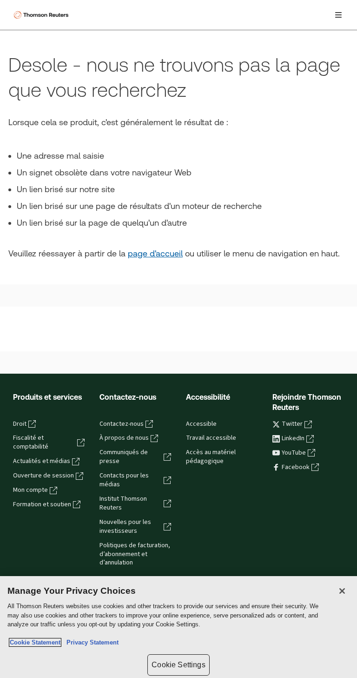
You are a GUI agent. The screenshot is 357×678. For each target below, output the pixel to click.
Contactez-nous (121, 424)
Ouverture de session (43, 475)
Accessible (201, 424)
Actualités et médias (41, 461)
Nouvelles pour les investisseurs (125, 526)
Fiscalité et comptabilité (30, 442)
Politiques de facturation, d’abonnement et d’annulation (134, 554)
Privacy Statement (91, 642)
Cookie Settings (178, 665)
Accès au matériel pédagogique (211, 456)
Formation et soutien (42, 504)
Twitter (292, 424)
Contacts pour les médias (124, 480)
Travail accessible (211, 438)
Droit (19, 424)
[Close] (342, 591)
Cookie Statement (35, 642)
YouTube (294, 453)
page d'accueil (155, 253)
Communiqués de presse (123, 456)
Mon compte (30, 490)
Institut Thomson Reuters (123, 503)
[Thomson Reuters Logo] (42, 15)
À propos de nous (124, 438)
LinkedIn (293, 438)
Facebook (296, 467)
